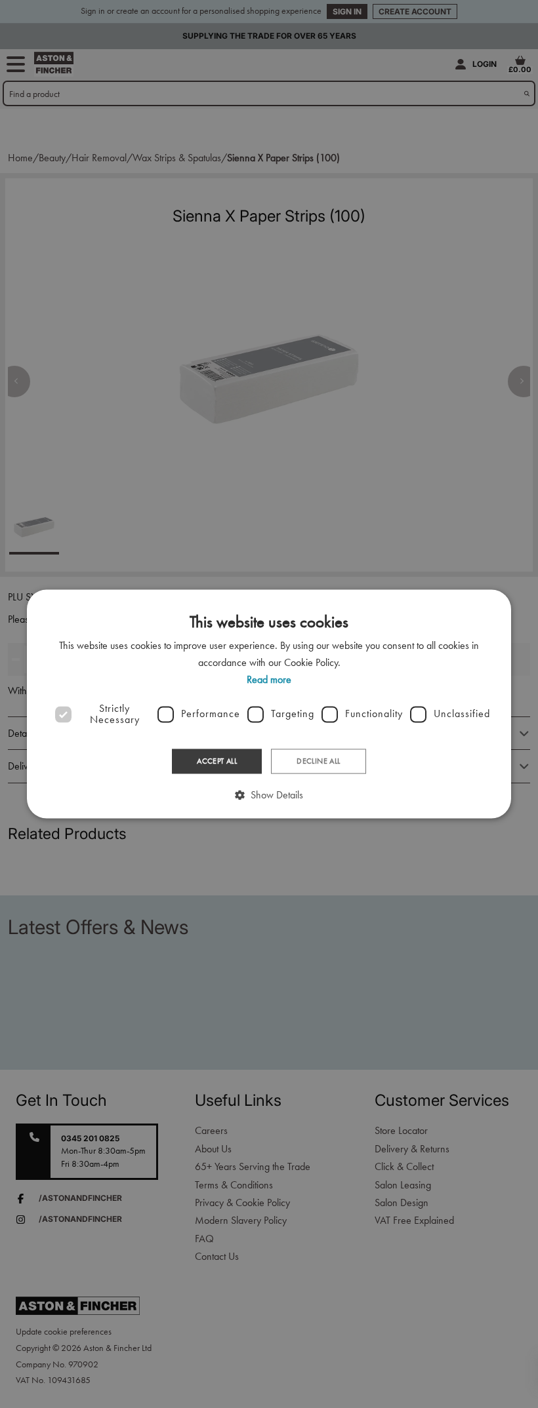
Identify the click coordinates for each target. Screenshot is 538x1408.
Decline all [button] (318, 761)
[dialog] (269, 703)
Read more (269, 680)
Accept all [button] (217, 761)
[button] (269, 795)
